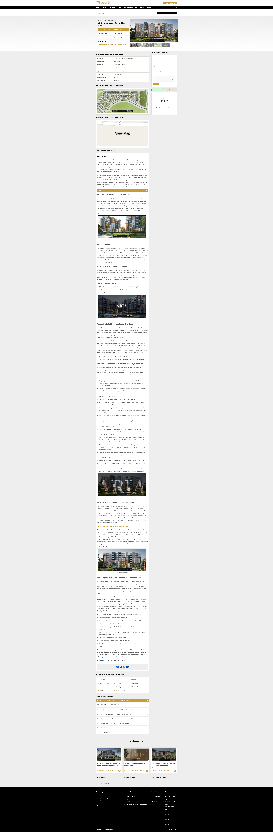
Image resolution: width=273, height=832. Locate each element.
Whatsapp (127, 801)
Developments (127, 586)
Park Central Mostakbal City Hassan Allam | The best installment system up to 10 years (164, 764)
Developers (141, 8)
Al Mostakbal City (105, 25)
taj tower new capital (101, 781)
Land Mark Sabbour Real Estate (117, 44)
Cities (119, 8)
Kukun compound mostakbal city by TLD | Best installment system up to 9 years (135, 764)
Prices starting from (106, 770)
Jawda (175, 830)
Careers (153, 799)
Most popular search (128, 8)
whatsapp (158, 90)
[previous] (92, 759)
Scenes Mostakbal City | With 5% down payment (107, 764)
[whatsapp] (270, 826)
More (164, 112)
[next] (180, 759)
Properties (112, 8)
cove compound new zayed (102, 783)
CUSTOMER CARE (155, 796)
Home (97, 8)
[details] (119, 771)
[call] (270, 822)
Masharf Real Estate (110, 830)
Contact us (149, 8)
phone (171, 90)
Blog (136, 8)
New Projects (103, 8)
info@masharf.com (130, 799)
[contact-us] (270, 829)
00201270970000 (171, 3)
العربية (175, 8)
